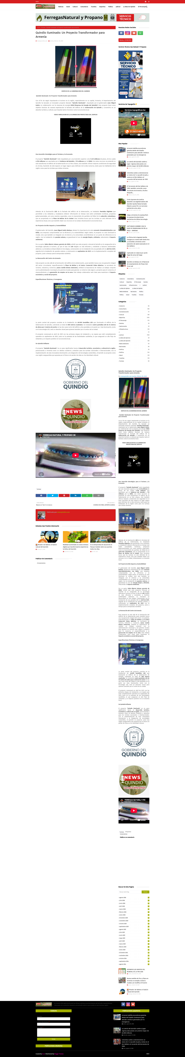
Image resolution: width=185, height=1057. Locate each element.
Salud (127, 294)
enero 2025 (134, 949)
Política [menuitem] (110, 7)
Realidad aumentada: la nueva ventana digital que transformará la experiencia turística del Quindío (75, 547)
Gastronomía (123, 285)
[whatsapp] (140, 33)
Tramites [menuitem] (93, 7)
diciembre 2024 (134, 952)
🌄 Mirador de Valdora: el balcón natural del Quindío (46, 546)
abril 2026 (134, 906)
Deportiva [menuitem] (102, 7)
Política (122, 294)
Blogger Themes (58, 1054)
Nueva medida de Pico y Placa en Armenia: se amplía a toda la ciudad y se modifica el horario (137, 981)
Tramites (134, 294)
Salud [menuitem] (68, 7)
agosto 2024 (134, 964)
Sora (43, 1054)
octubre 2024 (134, 958)
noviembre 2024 (134, 955)
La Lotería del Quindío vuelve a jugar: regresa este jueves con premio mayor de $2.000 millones (138, 164)
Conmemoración (140, 279)
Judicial (145, 285)
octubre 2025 (134, 923)
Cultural (122, 282)
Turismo (43, 27)
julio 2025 (134, 932)
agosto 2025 (134, 929)
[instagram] (148, 1)
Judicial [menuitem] (118, 7)
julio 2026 (134, 900)
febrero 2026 (134, 912)
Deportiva (129, 282)
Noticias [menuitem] (60, 7)
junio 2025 (134, 935)
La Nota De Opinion (125, 288)
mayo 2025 (134, 938)
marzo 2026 (134, 909)
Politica (141, 291)
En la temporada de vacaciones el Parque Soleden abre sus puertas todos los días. (101, 547)
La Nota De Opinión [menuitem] (129, 7)
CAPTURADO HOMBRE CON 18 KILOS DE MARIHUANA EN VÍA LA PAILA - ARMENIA (137, 228)
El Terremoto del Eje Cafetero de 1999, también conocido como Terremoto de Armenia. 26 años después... (137, 189)
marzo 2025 (134, 944)
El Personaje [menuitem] (142, 7)
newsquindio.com (42, 41)
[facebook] (145, 1)
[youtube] (134, 33)
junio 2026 (134, 903)
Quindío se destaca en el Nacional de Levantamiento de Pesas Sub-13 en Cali (138, 264)
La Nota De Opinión (137, 288)
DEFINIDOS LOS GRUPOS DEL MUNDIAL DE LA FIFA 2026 (136, 971)
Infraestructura (133, 285)
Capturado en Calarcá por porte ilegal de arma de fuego (137, 254)
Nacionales (134, 291)
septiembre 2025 (134, 926)
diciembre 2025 (134, 918)
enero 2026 (134, 915)
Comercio (122, 279)
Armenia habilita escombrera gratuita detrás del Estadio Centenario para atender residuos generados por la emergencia (138, 151)
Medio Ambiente (124, 291)
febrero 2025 (134, 947)
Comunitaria (130, 279)
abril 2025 (134, 941)
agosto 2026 (134, 897)
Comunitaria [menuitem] (84, 7)
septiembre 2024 (134, 961)
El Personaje (137, 282)
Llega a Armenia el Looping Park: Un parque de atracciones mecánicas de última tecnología (137, 217)
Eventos (146, 282)
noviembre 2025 (134, 920)
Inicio (37, 1)
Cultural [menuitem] (75, 7)
